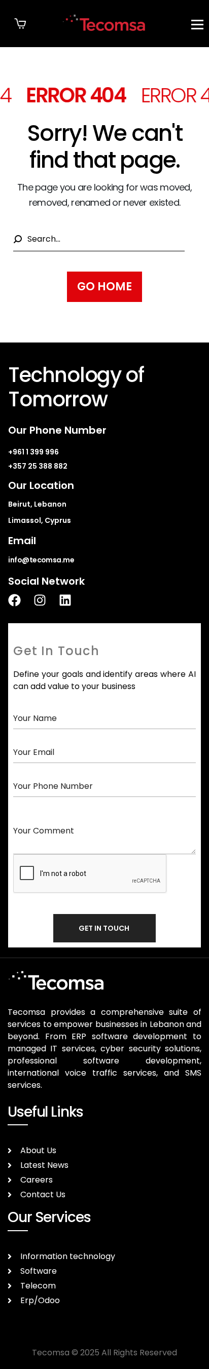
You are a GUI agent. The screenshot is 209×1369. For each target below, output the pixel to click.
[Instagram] (46, 600)
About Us (38, 1150)
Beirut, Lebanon (37, 504)
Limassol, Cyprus (39, 520)
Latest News (44, 1165)
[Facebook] (20, 600)
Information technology (67, 1256)
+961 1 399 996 (33, 452)
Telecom (38, 1285)
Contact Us (42, 1194)
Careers (36, 1180)
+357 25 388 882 (37, 466)
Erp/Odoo (40, 1300)
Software (38, 1271)
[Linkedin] (71, 600)
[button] (20, 23)
